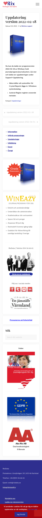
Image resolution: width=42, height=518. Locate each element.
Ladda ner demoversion (14, 502)
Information (12, 132)
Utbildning (12, 143)
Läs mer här (32, 509)
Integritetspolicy (9, 487)
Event (10, 147)
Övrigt (10, 151)
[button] (37, 4)
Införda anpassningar (16, 135)
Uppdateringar (16, 101)
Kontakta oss (10, 498)
